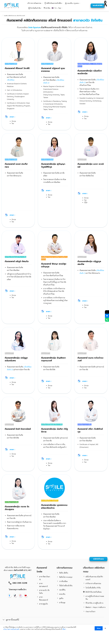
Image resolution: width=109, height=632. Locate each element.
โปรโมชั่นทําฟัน (36, 8)
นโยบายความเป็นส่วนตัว (11, 629)
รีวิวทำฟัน (47, 8)
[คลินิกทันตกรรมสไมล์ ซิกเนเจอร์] (11, 5)
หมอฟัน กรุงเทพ (73, 3)
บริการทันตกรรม (64, 567)
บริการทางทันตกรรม (34, 3)
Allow (98, 628)
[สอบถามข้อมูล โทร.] (107, 320)
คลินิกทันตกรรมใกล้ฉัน (54, 3)
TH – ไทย (57, 8)
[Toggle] (4, 620)
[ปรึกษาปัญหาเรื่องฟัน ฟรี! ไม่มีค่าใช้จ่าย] (107, 316)
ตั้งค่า (64, 629)
